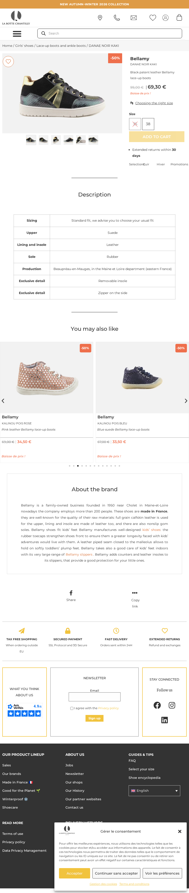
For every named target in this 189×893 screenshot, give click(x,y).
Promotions (177, 164)
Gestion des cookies (103, 884)
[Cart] (179, 17)
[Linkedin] (164, 720)
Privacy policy (108, 708)
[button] (179, 831)
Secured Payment (67, 639)
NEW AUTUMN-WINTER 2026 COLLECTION (94, 4)
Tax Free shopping (21, 639)
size (132, 114)
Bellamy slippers (78, 554)
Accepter (75, 873)
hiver (161, 164)
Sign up (94, 718)
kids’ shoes (151, 530)
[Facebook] (157, 705)
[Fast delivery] (116, 631)
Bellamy (139, 58)
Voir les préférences (162, 873)
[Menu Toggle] (17, 33)
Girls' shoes (24, 46)
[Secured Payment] (68, 631)
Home (7, 46)
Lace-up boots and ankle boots (61, 46)
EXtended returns (164, 639)
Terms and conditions (134, 884)
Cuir (146, 164)
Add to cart (157, 136)
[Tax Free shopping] (22, 631)
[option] (62, 93)
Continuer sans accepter (116, 873)
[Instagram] (172, 705)
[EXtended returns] (165, 631)
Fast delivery (116, 639)
